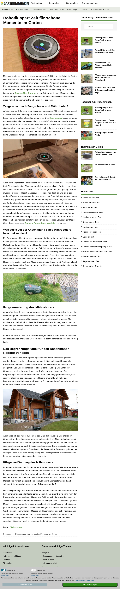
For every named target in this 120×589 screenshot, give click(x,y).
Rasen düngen (48, 560)
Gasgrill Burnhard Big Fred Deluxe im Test (105, 51)
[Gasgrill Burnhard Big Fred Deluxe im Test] (86, 53)
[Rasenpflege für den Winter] (86, 135)
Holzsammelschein (50, 563)
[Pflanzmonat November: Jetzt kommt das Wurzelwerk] (86, 78)
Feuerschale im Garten (105, 165)
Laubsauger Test (90, 227)
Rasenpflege (54, 3)
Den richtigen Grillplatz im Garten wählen (105, 178)
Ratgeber (45, 552)
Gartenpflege (72, 3)
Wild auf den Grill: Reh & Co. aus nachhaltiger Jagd (105, 90)
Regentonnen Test (91, 261)
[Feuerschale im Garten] (86, 168)
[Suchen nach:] (99, 26)
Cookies (6, 560)
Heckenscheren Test (92, 217)
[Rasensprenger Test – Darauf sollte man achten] (86, 41)
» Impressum (89, 580)
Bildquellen (7, 563)
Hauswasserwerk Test (93, 212)
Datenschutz (79, 580)
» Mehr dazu (4, 575)
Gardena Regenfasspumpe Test (97, 246)
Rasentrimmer (22, 10)
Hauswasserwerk (39, 10)
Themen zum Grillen (92, 147)
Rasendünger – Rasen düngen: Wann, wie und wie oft (105, 122)
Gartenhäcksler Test (92, 256)
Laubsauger (72, 10)
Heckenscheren (57, 10)
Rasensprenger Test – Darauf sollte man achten (104, 40)
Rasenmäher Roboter (100, 10)
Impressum (7, 552)
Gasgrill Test (88, 237)
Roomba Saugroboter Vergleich (40, 223)
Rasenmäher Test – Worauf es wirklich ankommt (103, 65)
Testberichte (36, 3)
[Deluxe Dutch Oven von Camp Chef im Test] (86, 155)
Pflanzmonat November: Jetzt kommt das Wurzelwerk (105, 77)
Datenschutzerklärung (12, 556)
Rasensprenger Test (92, 232)
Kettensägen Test (91, 222)
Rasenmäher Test (91, 197)
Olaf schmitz (16, 527)
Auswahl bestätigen (25, 584)
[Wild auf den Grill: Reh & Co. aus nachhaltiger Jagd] (86, 91)
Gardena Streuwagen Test (95, 241)
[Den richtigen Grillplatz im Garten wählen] (86, 180)
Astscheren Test (90, 207)
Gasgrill (84, 10)
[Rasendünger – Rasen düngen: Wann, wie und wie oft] (86, 123)
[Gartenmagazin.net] (14, 3)
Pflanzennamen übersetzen (53, 556)
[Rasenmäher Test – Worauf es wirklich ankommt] (86, 66)
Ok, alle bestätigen (90, 584)
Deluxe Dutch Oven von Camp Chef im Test (105, 153)
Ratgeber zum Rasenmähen (96, 102)
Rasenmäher (7, 10)
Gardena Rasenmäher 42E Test (97, 251)
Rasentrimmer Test (91, 202)
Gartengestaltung (90, 3)
